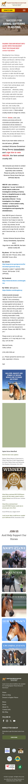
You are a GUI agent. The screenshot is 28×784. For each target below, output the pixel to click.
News (4, 702)
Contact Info (6, 709)
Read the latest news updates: (10, 454)
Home (4, 692)
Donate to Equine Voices (10, 697)
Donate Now (8, 10)
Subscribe (14, 737)
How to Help (6, 695)
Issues (4, 704)
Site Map (5, 712)
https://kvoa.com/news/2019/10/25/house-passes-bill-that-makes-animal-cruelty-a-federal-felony (13, 496)
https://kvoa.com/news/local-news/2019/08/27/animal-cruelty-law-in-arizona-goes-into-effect (12, 506)
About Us (5, 707)
